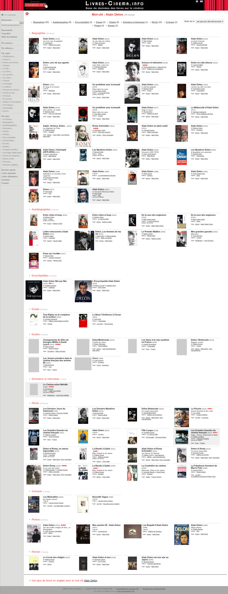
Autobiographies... (10, 125)
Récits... (6, 131)
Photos (97, 26)
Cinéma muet (9, 93)
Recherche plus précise (10, 25)
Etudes (112, 22)
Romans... (7, 162)
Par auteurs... (7, 43)
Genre (99, 365)
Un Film (197, 417)
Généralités (8, 108)
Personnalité (150, 437)
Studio (148, 477)
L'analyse (7, 87)
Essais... (7, 143)
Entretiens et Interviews (134, 22)
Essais (99, 22)
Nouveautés (6, 30)
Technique (50, 351)
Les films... (7, 71)
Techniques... (8, 105)
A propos (5, 180)
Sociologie (7, 84)
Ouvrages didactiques (12, 152)
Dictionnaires (8, 140)
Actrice (99, 135)
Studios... (7, 65)
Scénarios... (8, 119)
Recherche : (7, 20)
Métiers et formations (12, 102)
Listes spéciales (8, 173)
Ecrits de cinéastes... (12, 155)
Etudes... (7, 146)
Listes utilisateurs (9, 176)
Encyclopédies (9, 137)
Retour (27, 15)
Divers (6, 111)
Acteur (49, 47)
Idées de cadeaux (9, 37)
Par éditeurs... (7, 48)
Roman (111, 26)
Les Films (100, 324)
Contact (5, 183)
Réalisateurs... (9, 56)
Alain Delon (90, 580)
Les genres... (8, 74)
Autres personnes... (11, 62)
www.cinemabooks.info (125, 591)
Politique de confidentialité (154, 589)
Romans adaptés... (11, 165)
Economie (7, 99)
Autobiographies (60, 22)
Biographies (39, 22)
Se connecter (10, 15)
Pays (147, 349)
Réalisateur (199, 240)
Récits (155, 22)
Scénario (170, 22)
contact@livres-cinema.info (127, 589)
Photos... (7, 134)
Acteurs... (7, 59)
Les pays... (8, 77)
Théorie (6, 80)
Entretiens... (8, 128)
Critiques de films (10, 149)
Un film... (7, 68)
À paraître (6, 33)
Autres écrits (8, 159)
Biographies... (9, 122)
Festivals (7, 96)
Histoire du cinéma (11, 90)
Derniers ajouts (8, 170)
